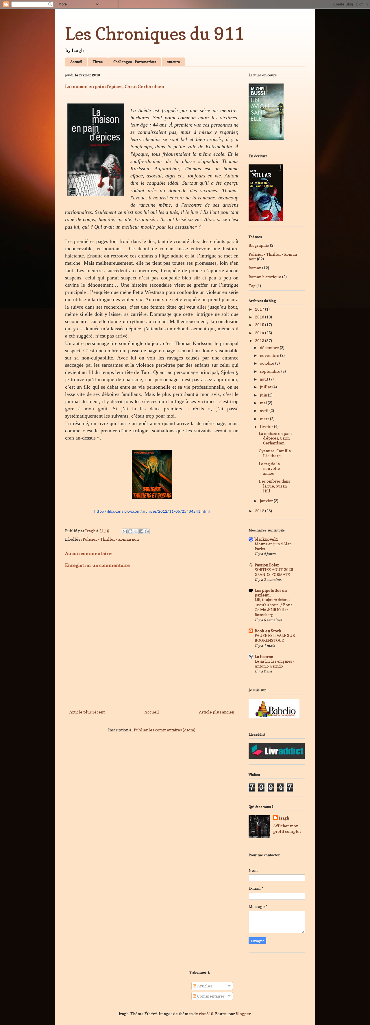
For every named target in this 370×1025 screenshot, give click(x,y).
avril (264, 410)
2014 (260, 332)
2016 (260, 316)
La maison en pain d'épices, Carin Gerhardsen (275, 438)
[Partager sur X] (136, 531)
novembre (270, 355)
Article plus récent (87, 711)
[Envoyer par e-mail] (125, 531)
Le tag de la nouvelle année (269, 468)
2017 (260, 309)
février (267, 426)
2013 (260, 340)
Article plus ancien (216, 711)
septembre (270, 371)
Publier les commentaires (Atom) (164, 729)
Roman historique (265, 276)
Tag (252, 285)
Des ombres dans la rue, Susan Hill (274, 486)
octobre (267, 363)
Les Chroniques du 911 (154, 33)
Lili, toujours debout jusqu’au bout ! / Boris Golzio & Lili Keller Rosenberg (273, 607)
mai (264, 402)
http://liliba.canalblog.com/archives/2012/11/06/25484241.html (152, 511)
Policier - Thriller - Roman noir (111, 539)
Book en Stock (268, 630)
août (264, 379)
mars (265, 418)
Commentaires (210, 996)
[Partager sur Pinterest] (147, 531)
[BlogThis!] (130, 531)
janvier (267, 500)
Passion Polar (267, 564)
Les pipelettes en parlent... (271, 592)
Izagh (284, 817)
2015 (260, 324)
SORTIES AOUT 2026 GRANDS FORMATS (274, 572)
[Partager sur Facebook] (141, 531)
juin (264, 394)
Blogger (243, 1013)
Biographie (259, 245)
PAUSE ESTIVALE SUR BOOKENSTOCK (275, 638)
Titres (98, 62)
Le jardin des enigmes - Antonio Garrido (274, 663)
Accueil (76, 62)
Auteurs (173, 62)
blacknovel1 (266, 539)
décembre (270, 347)
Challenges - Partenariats (134, 62)
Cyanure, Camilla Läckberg (275, 453)
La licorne (264, 656)
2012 (260, 510)
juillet (266, 386)
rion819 (206, 1013)
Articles (204, 985)
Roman (255, 267)
